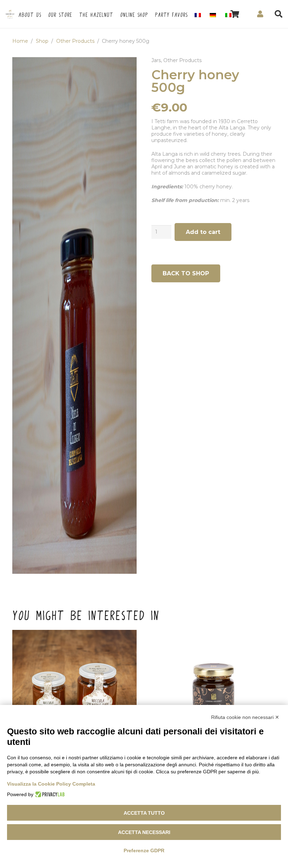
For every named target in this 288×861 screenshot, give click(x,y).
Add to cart (203, 232)
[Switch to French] (199, 14)
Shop (42, 41)
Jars (156, 60)
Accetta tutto (144, 813)
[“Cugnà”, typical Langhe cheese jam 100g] (213, 692)
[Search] (278, 14)
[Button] (260, 14)
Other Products (75, 41)
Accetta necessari (144, 832)
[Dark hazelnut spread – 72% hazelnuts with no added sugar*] (74, 692)
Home (20, 41)
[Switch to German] (214, 14)
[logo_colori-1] (10, 14)
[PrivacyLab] (49, 794)
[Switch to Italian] (229, 14)
